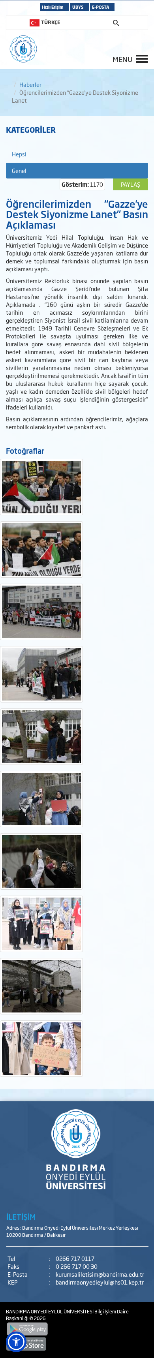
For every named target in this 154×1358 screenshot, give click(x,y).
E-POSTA (100, 7)
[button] (16, 1342)
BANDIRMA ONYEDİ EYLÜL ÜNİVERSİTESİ (50, 1311)
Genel (19, 170)
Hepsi (19, 154)
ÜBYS (77, 7)
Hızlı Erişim (53, 7)
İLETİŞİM (21, 1216)
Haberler (30, 84)
